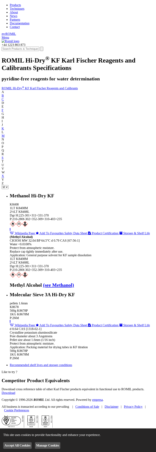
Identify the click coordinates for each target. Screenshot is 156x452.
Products (15, 5)
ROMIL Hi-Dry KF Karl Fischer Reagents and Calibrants (40, 88)
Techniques (17, 8)
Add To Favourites (51, 233)
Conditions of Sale (87, 406)
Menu (5, 37)
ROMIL (9, 34)
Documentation (19, 23)
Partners (15, 19)
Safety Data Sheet (76, 233)
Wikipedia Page (25, 233)
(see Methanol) (58, 285)
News (13, 16)
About (14, 12)
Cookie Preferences (16, 410)
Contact (15, 27)
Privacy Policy (133, 406)
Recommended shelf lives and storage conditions (41, 365)
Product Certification (105, 233)
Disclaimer (111, 406)
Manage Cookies (47, 445)
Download (8, 393)
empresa (97, 399)
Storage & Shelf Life (136, 233)
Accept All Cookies (17, 445)
